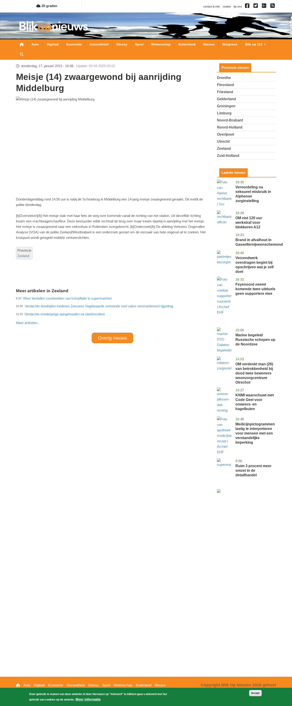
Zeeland (23, 256)
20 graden (49, 6)
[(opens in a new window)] (248, 6)
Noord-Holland (229, 127)
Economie (74, 44)
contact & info (211, 6)
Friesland (225, 92)
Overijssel (225, 134)
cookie (227, 6)
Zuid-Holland (228, 156)
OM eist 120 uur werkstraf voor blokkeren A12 (248, 222)
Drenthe (224, 78)
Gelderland (226, 99)
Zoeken (21, 54)
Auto (35, 44)
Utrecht (223, 141)
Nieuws (209, 44)
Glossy (121, 44)
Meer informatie (88, 699)
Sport (139, 44)
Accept (255, 693)
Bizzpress (229, 44)
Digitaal (53, 44)
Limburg (224, 113)
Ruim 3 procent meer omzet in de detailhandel (253, 470)
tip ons (238, 6)
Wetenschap (161, 44)
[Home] (53, 27)
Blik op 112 (254, 44)
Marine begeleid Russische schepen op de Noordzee (255, 339)
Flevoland (225, 85)
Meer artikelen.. (27, 323)
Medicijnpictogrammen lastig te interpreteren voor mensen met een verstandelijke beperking (255, 433)
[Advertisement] (112, 313)
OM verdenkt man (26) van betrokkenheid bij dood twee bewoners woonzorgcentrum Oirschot (254, 373)
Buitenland (187, 44)
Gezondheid (99, 44)
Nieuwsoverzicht (21, 44)
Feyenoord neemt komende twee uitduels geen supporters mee (255, 288)
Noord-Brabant (230, 120)
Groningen (226, 106)
